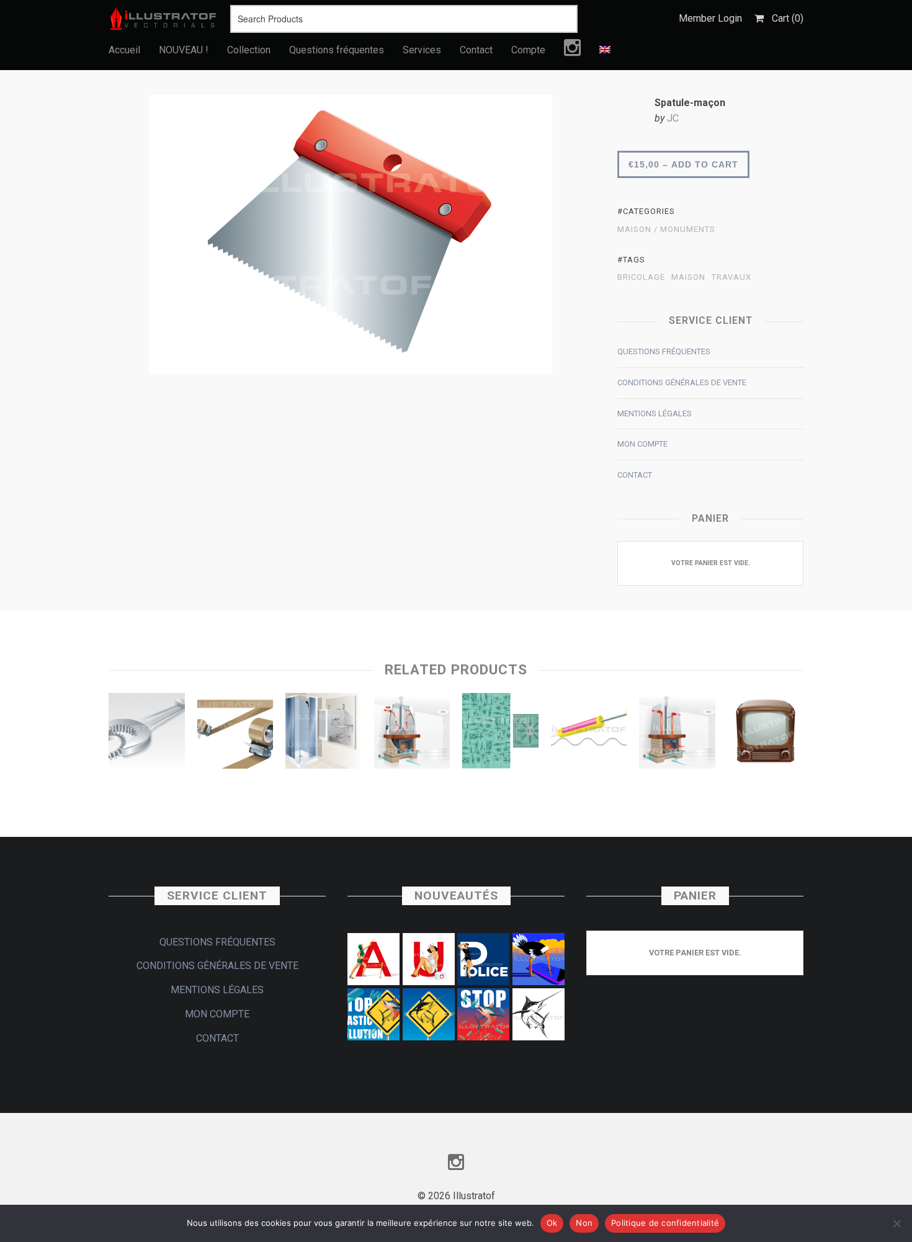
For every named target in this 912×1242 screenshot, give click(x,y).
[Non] (896, 1223)
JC (673, 118)
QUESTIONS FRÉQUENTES (663, 351)
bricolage (641, 277)
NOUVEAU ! (183, 50)
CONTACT (634, 475)
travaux (731, 277)
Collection (248, 50)
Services (422, 50)
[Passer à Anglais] (604, 50)
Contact (476, 50)
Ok (552, 1223)
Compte (528, 50)
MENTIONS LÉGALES (654, 413)
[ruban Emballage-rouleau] (235, 734)
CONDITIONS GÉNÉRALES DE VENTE (681, 382)
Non (584, 1223)
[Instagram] (572, 51)
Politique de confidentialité (665, 1223)
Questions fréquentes (336, 50)
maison (688, 277)
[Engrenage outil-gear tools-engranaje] (147, 734)
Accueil (124, 50)
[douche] (323, 734)
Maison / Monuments (666, 229)
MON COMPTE (642, 444)
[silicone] (589, 734)
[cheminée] (412, 734)
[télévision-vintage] (766, 734)
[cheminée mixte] (677, 734)
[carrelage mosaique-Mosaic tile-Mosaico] (500, 734)
